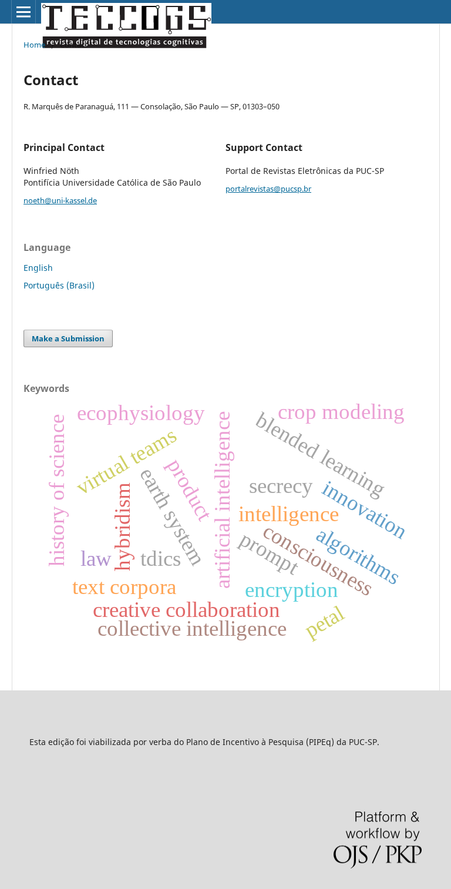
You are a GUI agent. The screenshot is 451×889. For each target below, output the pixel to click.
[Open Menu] (23, 12)
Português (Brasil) (59, 285)
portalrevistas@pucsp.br (268, 188)
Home (34, 44)
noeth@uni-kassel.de (60, 200)
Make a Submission (68, 338)
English (38, 267)
